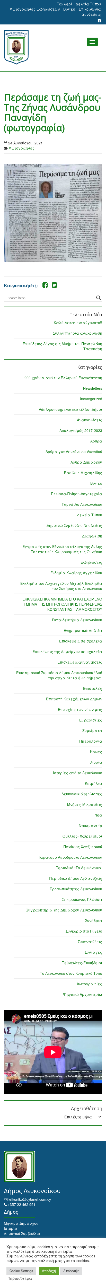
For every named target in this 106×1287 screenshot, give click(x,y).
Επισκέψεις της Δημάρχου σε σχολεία (67, 651)
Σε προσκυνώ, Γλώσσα (82, 899)
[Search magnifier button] (98, 297)
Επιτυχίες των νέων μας (80, 709)
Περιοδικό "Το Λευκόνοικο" (79, 867)
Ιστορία (95, 762)
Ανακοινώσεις (89, 419)
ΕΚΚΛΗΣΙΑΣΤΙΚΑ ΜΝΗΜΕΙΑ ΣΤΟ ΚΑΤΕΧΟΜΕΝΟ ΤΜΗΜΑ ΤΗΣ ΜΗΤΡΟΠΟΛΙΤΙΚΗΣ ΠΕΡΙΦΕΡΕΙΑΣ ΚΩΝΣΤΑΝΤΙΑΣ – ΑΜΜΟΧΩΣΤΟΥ (62, 604)
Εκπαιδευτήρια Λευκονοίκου (77, 619)
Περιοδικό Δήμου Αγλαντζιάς (75, 878)
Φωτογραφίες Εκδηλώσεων (35, 9)
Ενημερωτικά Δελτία (83, 630)
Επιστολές (92, 688)
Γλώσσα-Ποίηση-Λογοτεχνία (76, 493)
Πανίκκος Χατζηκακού (83, 846)
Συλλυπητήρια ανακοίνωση (77, 333)
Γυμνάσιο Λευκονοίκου (82, 504)
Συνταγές (93, 952)
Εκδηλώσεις (91, 562)
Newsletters (92, 388)
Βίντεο (69, 9)
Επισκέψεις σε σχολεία (80, 641)
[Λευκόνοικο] (53, 47)
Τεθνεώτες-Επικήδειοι (82, 962)
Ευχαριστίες (90, 720)
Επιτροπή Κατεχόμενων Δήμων (74, 698)
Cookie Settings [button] (21, 1270)
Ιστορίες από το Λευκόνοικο (77, 772)
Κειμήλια (93, 783)
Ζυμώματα (92, 730)
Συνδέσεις (91, 14)
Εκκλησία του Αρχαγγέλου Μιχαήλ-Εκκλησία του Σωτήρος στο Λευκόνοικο (61, 586)
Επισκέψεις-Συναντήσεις (79, 662)
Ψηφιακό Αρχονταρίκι (82, 994)
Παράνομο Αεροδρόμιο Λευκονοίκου (70, 857)
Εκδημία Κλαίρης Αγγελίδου (76, 572)
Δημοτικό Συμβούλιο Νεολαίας (74, 525)
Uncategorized (90, 398)
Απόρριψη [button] (71, 1270)
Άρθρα (96, 441)
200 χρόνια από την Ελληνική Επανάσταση (63, 377)
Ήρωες (96, 751)
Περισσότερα (20, 1278)
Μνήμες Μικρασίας (84, 804)
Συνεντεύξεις (90, 941)
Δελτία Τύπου (88, 3)
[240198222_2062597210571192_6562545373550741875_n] (53, 213)
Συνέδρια (93, 920)
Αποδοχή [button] (49, 1270)
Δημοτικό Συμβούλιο (22, 1233)
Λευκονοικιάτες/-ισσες (81, 793)
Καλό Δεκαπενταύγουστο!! (78, 322)
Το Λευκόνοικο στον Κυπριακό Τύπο (71, 973)
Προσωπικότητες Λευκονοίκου (76, 888)
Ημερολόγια (90, 741)
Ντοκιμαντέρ (90, 825)
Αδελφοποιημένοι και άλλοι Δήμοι (70, 409)
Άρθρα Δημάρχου (86, 462)
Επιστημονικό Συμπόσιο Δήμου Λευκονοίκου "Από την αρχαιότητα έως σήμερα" (59, 675)
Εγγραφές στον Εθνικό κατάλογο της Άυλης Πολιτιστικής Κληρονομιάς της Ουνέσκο (62, 549)
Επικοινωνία (90, 9)
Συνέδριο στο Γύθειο (84, 931)
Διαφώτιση (92, 535)
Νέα (98, 815)
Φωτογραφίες (21, 148)
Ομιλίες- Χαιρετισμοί (82, 836)
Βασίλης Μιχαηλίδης (83, 472)
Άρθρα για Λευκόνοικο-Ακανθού (74, 451)
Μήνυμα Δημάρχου (21, 1223)
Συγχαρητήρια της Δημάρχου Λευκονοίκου (64, 909)
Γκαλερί (64, 3)
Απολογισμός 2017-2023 (80, 430)
